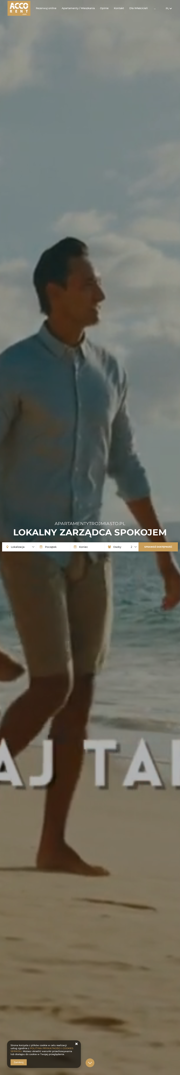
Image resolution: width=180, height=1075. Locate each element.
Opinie (104, 8)
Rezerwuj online (46, 8)
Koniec (83, 546)
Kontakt (119, 8)
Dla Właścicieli (138, 8)
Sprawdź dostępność (158, 547)
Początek (51, 546)
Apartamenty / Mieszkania (78, 8)
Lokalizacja (17, 546)
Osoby (117, 546)
